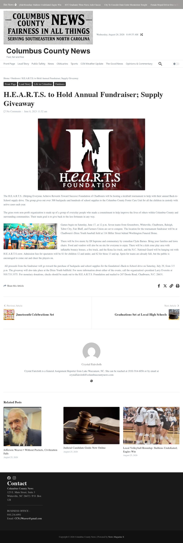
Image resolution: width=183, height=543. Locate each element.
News (51, 63)
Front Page (9, 63)
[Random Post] (141, 34)
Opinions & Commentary (139, 63)
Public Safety (38, 63)
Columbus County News (48, 50)
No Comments (14, 111)
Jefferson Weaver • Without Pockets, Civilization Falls (30, 451)
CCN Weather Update (92, 63)
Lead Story (23, 63)
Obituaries (62, 63)
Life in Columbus (43, 84)
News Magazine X (116, 536)
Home (6, 78)
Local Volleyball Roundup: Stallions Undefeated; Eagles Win (150, 449)
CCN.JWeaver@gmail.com (28, 518)
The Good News (114, 63)
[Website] (91, 381)
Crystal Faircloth (91, 364)
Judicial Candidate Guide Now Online (84, 447)
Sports (74, 63)
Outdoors (15, 78)
